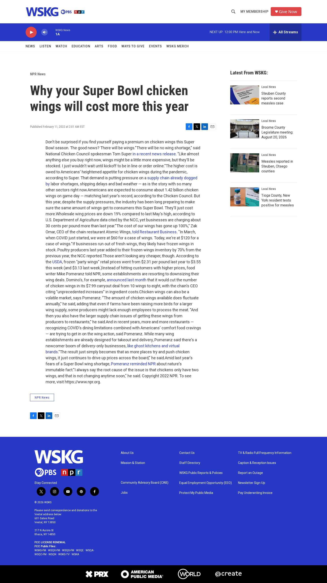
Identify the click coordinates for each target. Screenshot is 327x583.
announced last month (126, 280)
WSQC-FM (40, 554)
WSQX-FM (54, 550)
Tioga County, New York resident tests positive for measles (277, 200)
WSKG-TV (64, 554)
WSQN (52, 554)
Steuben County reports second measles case (273, 98)
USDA (57, 262)
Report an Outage (250, 473)
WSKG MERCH (177, 46)
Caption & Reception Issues (257, 463)
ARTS (99, 46)
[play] (31, 32)
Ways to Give (133, 46)
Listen (45, 46)
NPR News (38, 74)
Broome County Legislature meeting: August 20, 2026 (277, 132)
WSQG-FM (68, 550)
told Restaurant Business (154, 232)
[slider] (51, 32)
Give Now (288, 11)
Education (81, 46)
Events (155, 46)
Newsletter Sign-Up (251, 483)
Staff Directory (189, 463)
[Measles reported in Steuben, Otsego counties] (244, 162)
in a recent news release (154, 154)
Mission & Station (133, 463)
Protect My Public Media (196, 493)
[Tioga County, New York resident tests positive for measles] (244, 196)
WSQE (80, 550)
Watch (61, 46)
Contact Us (187, 453)
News (30, 46)
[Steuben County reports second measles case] (244, 94)
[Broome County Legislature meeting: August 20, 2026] (244, 128)
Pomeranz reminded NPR (133, 363)
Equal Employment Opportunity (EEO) (205, 483)
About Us (127, 453)
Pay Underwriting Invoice (255, 493)
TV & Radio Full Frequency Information (264, 453)
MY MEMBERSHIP (254, 11)
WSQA (89, 550)
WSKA (75, 554)
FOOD (112, 46)
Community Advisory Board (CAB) (144, 482)
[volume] (44, 32)
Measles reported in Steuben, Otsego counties (277, 166)
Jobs (124, 492)
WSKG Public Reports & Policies (201, 473)
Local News (268, 87)
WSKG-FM (40, 550)
